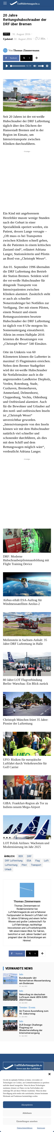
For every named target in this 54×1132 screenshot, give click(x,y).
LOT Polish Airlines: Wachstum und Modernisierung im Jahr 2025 (26, 845)
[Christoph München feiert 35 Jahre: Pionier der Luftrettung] (27, 704)
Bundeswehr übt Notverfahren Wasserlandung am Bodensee (35, 981)
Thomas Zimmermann (26, 50)
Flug (37, 860)
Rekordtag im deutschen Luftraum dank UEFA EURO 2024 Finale (33, 997)
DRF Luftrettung (13, 860)
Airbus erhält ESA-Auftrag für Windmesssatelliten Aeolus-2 (22, 602)
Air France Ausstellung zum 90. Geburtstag (33, 1012)
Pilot (24, 865)
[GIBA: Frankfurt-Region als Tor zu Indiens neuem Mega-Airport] (27, 787)
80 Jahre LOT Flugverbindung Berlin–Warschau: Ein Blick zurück (25, 681)
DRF (29, 856)
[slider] (17, 66)
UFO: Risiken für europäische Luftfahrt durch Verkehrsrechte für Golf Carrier (25, 763)
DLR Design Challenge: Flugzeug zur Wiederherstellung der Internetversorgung (31, 1029)
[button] (49, 1074)
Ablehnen (27, 1113)
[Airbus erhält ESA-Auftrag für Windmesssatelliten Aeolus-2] (27, 584)
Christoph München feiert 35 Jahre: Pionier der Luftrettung (25, 721)
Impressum (41, 1128)
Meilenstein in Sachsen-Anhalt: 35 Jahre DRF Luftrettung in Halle (25, 642)
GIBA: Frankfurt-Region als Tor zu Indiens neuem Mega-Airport (25, 805)
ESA (29, 860)
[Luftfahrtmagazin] (22, 3)
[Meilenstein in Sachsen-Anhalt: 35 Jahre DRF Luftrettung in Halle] (27, 624)
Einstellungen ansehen (27, 1121)
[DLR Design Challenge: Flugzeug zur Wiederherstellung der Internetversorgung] (10, 1025)
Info (6, 34)
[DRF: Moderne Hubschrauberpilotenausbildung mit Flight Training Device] (27, 541)
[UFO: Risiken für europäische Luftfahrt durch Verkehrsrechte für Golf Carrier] (27, 744)
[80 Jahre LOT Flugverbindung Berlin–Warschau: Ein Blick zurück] (27, 664)
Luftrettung (11, 865)
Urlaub (8, 869)
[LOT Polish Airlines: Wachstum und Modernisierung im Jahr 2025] (27, 827)
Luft (46, 860)
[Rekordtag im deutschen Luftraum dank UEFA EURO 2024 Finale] (10, 995)
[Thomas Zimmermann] (5, 50)
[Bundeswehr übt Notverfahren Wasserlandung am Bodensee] (10, 978)
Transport (36, 865)
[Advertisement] (27, 180)
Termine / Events (27, 1007)
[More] (36, 58)
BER (20, 856)
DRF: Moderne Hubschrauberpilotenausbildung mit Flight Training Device (26, 560)
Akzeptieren (27, 1105)
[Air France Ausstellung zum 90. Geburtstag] (10, 1011)
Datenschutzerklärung (24, 1128)
